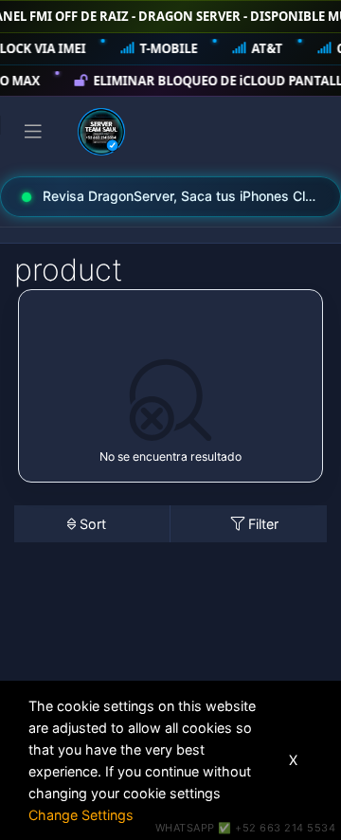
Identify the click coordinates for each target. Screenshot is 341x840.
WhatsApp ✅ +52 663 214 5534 (245, 827)
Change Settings (81, 815)
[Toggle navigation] (33, 132)
